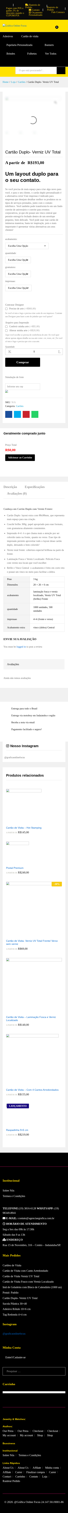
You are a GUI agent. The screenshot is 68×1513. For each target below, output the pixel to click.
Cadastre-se (19, 1357)
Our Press (8, 1431)
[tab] (12, 488)
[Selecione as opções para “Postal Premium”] (14, 862)
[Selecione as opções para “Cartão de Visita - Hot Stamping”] (20, 822)
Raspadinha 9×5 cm (17, 1130)
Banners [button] (49, 45)
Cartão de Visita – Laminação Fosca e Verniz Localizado (31, 1019)
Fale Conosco (58, 12)
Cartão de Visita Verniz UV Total (21, 1276)
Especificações (35, 487)
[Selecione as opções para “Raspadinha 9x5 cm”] (14, 1124)
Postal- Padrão (10, 1292)
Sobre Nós (8, 1190)
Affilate (37, 1467)
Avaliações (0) (17, 493)
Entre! (8, 1357)
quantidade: (11, 253)
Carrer (18, 1472)
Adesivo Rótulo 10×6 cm (17, 1309)
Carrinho (20, 1476)
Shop (40, 1435)
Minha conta (52, 1467)
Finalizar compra (35, 1472)
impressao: (10, 281)
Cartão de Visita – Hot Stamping (23, 827)
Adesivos (8, 36)
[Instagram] (9, 4)
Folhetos (32, 53)
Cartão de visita (29, 36)
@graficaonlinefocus (14, 1333)
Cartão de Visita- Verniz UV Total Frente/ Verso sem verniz (32, 942)
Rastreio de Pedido (32, 6)
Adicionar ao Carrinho (20, 457)
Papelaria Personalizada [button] (19, 45)
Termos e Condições (14, 1196)
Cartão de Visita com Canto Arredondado (25, 1270)
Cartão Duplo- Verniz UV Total (20, 1298)
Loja (44, 1476)
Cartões (19, 406)
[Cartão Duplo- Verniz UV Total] (8, 414)
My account (9, 1435)
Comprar (22, 362)
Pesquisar (61, 70)
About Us (8, 1467)
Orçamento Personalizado (35, 13)
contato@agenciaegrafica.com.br (30, 1218)
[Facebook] (3, 4)
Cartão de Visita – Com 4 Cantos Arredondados (32, 1089)
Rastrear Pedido (11, 1481)
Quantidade (10, 347)
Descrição (10, 487)
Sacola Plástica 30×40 (15, 1303)
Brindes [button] (10, 53)
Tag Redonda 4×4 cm (15, 1314)
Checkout (38, 1431)
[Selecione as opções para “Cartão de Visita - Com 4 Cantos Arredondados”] (28, 1084)
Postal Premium (15, 868)
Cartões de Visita (12, 1265)
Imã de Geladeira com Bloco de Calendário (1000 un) (32, 1287)
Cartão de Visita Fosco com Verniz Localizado (28, 1281)
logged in (21, 646)
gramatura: (10, 267)
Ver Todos (50, 53)
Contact (7, 1476)
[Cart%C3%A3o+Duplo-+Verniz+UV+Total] (17, 414)
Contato (36, 10)
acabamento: (11, 239)
